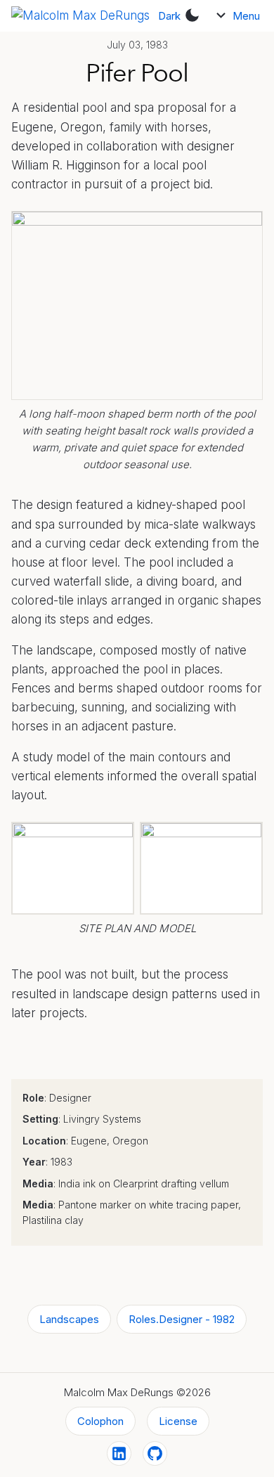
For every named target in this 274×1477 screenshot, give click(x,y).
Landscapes (69, 1319)
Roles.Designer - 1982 (182, 1319)
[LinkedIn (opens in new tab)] (119, 1453)
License (178, 1421)
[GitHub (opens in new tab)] (155, 1453)
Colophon (100, 1421)
